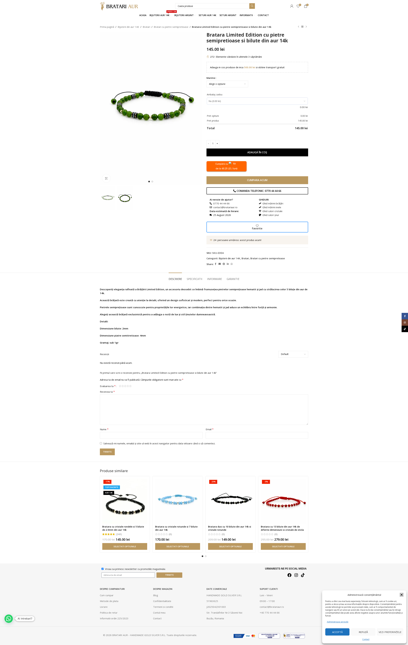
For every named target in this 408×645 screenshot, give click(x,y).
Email (210, 429)
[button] (401, 594)
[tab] (175, 277)
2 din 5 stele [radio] (122, 386)
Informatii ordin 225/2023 (114, 618)
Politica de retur (109, 612)
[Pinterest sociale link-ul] (224, 264)
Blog (155, 595)
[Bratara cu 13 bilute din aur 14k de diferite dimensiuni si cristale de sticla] (283, 501)
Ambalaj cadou (214, 94)
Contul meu (159, 612)
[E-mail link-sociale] (220, 264)
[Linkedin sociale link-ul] (228, 264)
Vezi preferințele (390, 632)
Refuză (363, 632)
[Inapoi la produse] (302, 27)
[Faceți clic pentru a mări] (106, 178)
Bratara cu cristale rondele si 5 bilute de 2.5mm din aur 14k (123, 528)
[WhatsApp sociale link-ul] (232, 264)
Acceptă (337, 632)
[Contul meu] (292, 6)
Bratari (146, 26)
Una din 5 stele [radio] (120, 386)
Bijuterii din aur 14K (128, 26)
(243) (119, 534)
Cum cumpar (107, 595)
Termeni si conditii (163, 606)
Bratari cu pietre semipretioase (171, 26)
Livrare (104, 606)
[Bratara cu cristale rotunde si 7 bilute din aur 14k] (177, 501)
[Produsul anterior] (298, 27)
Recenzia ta (107, 391)
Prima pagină (107, 26)
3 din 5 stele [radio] (125, 386)
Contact (365, 639)
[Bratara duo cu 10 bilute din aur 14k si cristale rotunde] (230, 501)
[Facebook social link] (216, 264)
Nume (104, 429)
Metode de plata (109, 601)
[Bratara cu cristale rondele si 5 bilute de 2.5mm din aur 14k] (124, 501)
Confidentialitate (162, 601)
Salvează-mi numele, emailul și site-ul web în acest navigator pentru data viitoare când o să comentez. (159, 443)
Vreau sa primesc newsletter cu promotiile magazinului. (135, 569)
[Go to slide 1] (149, 181)
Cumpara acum (257, 180)
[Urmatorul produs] (306, 27)
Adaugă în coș (257, 152)
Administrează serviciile (337, 621)
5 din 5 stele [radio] (130, 386)
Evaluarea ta (108, 386)
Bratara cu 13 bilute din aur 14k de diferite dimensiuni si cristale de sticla (282, 528)
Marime (210, 77)
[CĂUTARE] (252, 6)
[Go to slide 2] (152, 181)
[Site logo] (120, 5)
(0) (170, 534)
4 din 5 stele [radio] (127, 386)
